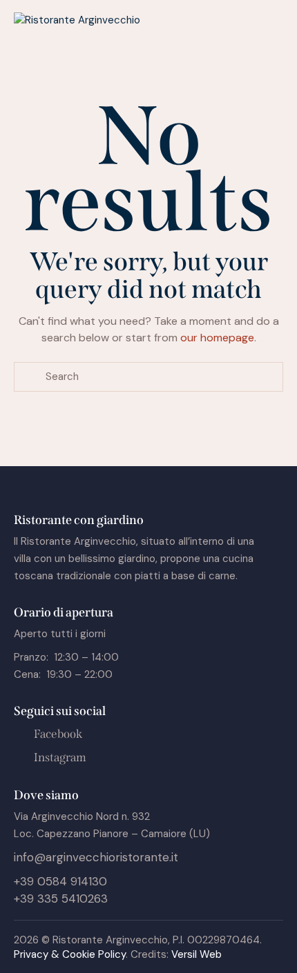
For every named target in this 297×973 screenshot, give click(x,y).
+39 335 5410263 (61, 898)
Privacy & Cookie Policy (70, 954)
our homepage (217, 337)
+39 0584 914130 (60, 881)
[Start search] (29, 377)
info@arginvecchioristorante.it (96, 857)
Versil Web (196, 954)
